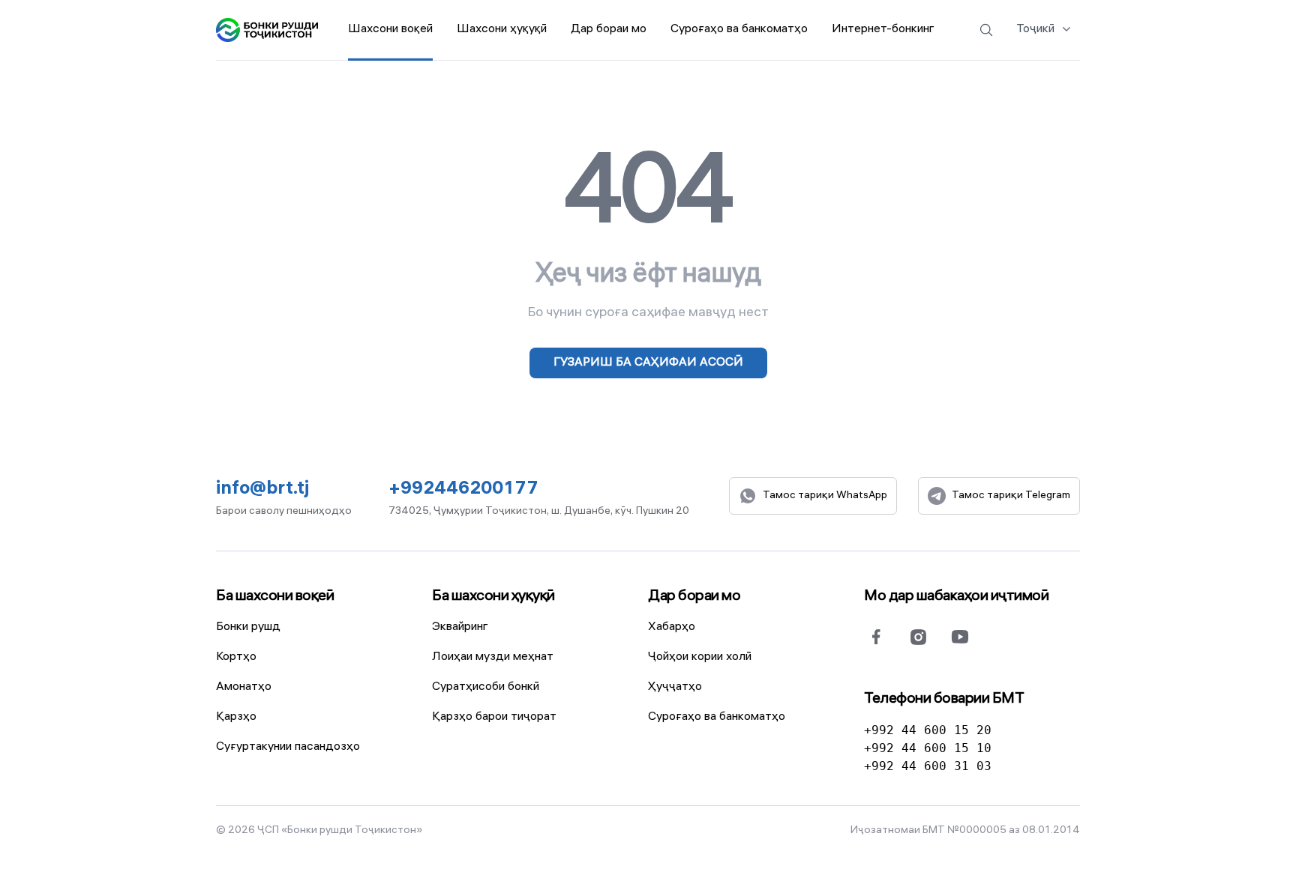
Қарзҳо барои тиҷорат (494, 717)
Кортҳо (236, 657)
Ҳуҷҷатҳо (675, 687)
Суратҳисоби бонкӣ (485, 687)
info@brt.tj (262, 490)
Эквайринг (460, 627)
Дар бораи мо (694, 597)
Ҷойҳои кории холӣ (700, 657)
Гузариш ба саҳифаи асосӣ (648, 363)
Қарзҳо (236, 717)
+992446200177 (463, 490)
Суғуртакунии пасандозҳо (288, 747)
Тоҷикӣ (1035, 29)
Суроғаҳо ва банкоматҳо (716, 717)
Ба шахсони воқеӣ (275, 597)
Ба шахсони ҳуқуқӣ (493, 597)
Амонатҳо (244, 687)
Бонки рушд (248, 627)
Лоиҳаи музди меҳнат (493, 657)
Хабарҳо (671, 627)
